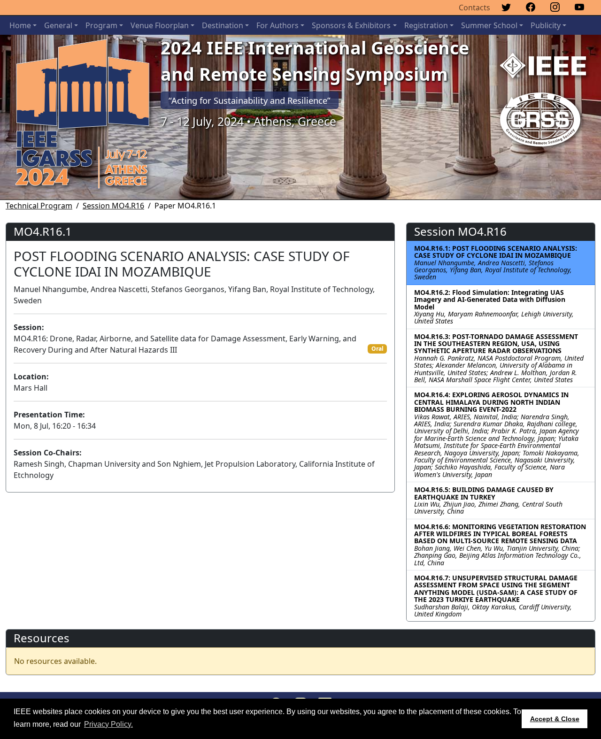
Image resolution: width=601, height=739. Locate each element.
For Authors (277, 25)
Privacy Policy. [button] (108, 724)
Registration (426, 25)
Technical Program (39, 205)
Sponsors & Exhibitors (351, 25)
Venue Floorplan (160, 25)
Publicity (546, 25)
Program (101, 25)
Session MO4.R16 (113, 205)
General (58, 25)
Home (20, 25)
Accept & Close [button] (554, 719)
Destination (222, 25)
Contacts (474, 7)
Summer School (489, 25)
